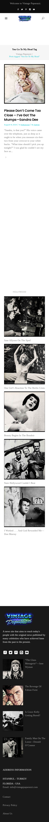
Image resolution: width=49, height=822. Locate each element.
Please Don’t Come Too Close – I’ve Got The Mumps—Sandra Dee (22, 115)
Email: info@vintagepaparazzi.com (20, 787)
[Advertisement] (24, 34)
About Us (7, 813)
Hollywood (25, 125)
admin (37, 125)
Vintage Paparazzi (23, 54)
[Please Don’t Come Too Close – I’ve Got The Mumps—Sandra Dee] (24, 83)
